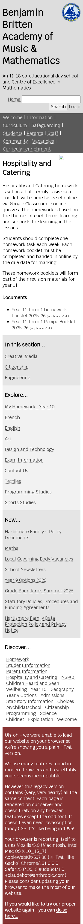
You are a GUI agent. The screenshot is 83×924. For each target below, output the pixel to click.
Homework (17, 659)
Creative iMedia (21, 356)
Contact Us (16, 471)
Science (48, 713)
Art (8, 439)
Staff (52, 133)
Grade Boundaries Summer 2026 (39, 591)
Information (40, 117)
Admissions (52, 695)
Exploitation (40, 719)
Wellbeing (16, 689)
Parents (35, 133)
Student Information (28, 665)
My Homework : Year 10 (30, 407)
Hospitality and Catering (31, 677)
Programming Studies (28, 492)
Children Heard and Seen (32, 683)
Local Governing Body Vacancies (39, 559)
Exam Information (24, 460)
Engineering (17, 378)
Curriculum (15, 125)
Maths (11, 548)
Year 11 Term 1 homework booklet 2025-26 (40, 313)
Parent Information (26, 671)
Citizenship (17, 367)
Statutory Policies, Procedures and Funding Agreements (41, 604)
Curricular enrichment (27, 149)
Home (14, 99)
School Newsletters (25, 570)
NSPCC (68, 677)
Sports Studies (20, 502)
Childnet (15, 719)
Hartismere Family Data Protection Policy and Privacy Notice (36, 624)
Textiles (13, 481)
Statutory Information (29, 701)
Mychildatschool (23, 707)
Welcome (13, 117)
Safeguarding (45, 125)
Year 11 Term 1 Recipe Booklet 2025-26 (43, 325)
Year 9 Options (21, 695)
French (12, 417)
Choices (65, 701)
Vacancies (43, 141)
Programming (21, 713)
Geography (62, 689)
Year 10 (39, 689)
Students (12, 133)
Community (15, 141)
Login (74, 107)
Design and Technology (29, 449)
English (12, 428)
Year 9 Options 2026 (25, 580)
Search (58, 107)
